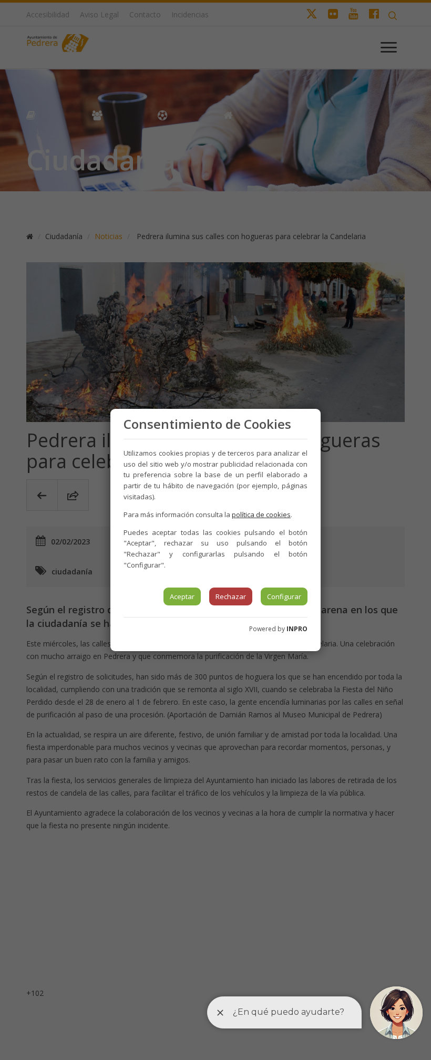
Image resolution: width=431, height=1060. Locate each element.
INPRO (296, 628)
